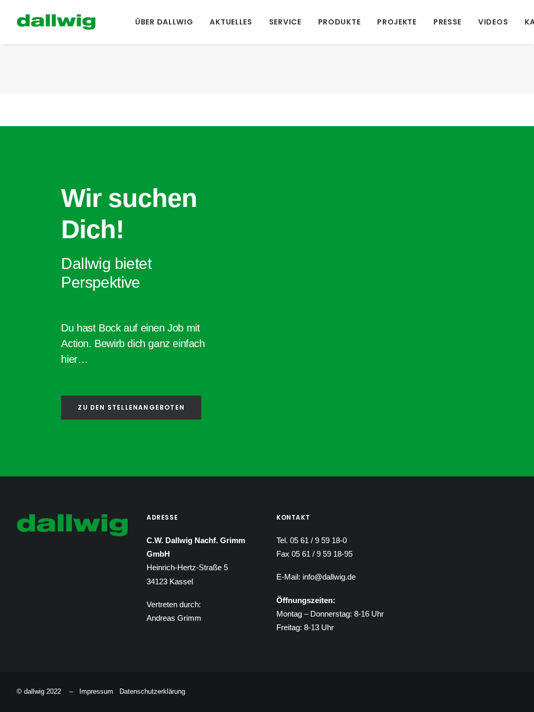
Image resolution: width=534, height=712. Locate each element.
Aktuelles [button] (231, 22)
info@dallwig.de (329, 576)
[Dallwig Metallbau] (56, 22)
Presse (447, 22)
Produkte (339, 22)
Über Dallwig (164, 22)
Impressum (96, 691)
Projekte (397, 22)
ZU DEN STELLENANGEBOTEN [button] (131, 407)
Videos (493, 22)
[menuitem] (164, 22)
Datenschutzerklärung (152, 691)
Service (285, 22)
